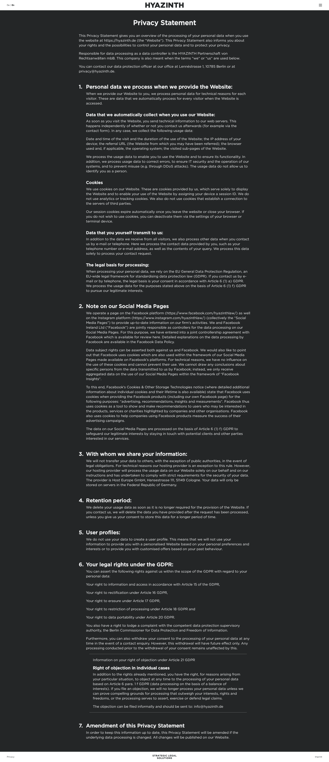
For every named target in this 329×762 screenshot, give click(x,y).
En (13, 5)
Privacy (10, 756)
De (8, 5)
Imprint (318, 756)
